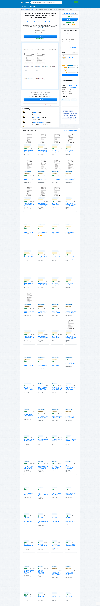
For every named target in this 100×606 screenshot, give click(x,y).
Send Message (70, 75)
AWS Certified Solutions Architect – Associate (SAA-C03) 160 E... (70, 598)
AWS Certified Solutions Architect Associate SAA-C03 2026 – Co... (57, 598)
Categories (31, 6)
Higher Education (31, 9)
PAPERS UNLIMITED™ (37, 117)
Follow (75, 52)
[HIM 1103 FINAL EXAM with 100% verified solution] (71, 559)
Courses (23, 6)
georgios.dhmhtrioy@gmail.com (39, 122)
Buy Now (41, 36)
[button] (35, 114)
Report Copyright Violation (51, 105)
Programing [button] (74, 99)
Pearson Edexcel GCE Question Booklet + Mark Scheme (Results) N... (29, 151)
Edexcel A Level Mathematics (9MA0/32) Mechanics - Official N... (70, 362)
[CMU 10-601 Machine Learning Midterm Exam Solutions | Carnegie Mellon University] (57, 559)
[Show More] (40, 27)
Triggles (34, 112)
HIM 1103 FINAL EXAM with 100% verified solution (70, 573)
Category (64, 87)
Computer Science (25, 9)
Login (72, 3)
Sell (76, 1)
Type (63, 47)
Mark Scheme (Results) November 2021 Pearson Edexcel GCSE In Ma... (43, 416)
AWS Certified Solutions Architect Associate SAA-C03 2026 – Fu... (43, 598)
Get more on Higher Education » (70, 130)
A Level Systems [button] (65, 99)
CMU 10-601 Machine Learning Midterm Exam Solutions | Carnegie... (56, 573)
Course (63, 85)
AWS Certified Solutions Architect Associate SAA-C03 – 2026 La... (29, 598)
